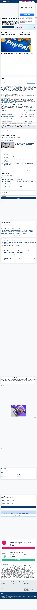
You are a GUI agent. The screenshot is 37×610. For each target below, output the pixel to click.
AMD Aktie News (32, 572)
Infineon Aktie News (18, 570)
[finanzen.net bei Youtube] (15, 581)
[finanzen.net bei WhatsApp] (23, 581)
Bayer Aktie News (29, 567)
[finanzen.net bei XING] (21, 581)
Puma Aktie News (3, 575)
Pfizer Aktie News (31, 573)
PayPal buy (8, 181)
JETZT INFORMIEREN (18, 547)
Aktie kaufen (31, 82)
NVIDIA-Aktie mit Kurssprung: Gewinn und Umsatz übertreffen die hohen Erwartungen (16, 224)
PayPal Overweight (10, 184)
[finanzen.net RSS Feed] (25, 581)
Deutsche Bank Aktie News (10, 569)
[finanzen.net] (6, 1)
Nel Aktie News (15, 575)
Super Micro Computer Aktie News (12, 577)
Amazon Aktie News (4, 568)
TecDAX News (26, 565)
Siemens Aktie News (23, 574)
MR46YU (34, 123)
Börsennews (2, 565)
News (6, 82)
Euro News (17, 566)
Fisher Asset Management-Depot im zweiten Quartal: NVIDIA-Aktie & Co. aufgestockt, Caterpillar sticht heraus (17, 226)
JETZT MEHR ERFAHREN (18, 559)
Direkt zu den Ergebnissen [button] (18, 508)
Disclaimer (26, 587)
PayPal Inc (3, 81)
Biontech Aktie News (28, 571)
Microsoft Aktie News (31, 568)
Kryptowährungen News (23, 566)
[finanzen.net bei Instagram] (11, 581)
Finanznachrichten (12, 565)
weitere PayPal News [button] (18, 261)
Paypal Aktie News (25, 570)
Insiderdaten (3, 476)
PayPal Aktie (8, 15)
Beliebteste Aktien (20, 470)
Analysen (9, 82)
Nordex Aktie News (19, 572)
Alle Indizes (18, 472)
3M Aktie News (32, 577)
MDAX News (22, 565)
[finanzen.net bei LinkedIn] (19, 581)
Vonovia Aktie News (26, 572)
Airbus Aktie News (16, 571)
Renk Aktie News (3, 571)
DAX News (17, 565)
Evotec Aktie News (10, 573)
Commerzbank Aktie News (25, 569)
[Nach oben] (34, 609)
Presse (2, 587)
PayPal (23, 86)
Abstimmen (18, 506)
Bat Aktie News (24, 576)
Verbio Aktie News (27, 577)
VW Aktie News (3, 578)
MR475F (31, 123)
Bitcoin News (29, 566)
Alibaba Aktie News (12, 576)
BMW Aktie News (30, 576)
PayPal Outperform (10, 179)
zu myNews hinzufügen (24, 170)
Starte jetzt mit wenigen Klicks (6, 101)
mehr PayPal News (18, 168)
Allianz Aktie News (24, 568)
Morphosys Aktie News (16, 573)
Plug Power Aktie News (4, 570)
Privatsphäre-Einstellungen (28, 589)
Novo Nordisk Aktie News (25, 573)
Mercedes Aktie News (12, 572)
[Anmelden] (35, 1)
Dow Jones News (31, 565)
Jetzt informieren (8, 27)
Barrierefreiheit (26, 590)
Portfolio (2, 477)
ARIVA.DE (34, 596)
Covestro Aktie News (16, 574)
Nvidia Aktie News (3, 567)
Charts (3, 82)
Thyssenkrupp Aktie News (5, 572)
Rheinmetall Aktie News (10, 567)
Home (1, 15)
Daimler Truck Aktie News (22, 575)
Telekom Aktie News (19, 576)
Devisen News (8, 566)
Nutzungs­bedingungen (27, 588)
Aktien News (7, 565)
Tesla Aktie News (17, 567)
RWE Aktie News (30, 570)
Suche (18, 198)
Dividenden (19, 476)
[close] (33, 4)
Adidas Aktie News (9, 575)
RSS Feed (6, 170)
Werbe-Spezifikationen (16, 587)
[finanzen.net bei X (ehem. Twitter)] (17, 581)
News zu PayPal (14, 15)
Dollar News (13, 566)
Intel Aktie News (3, 574)
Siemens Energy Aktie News (11, 568)
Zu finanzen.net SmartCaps (18, 382)
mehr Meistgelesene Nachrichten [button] (18, 235)
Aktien (5, 15)
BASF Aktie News (23, 567)
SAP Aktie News (3, 569)
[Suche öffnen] (33, 1)
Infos (15, 102)
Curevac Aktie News (30, 574)
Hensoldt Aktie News (11, 570)
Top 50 (2, 474)
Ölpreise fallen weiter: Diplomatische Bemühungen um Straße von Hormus (14, 233)
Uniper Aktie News (3, 573)
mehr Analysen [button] (18, 188)
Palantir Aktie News (9, 574)
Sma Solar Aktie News (30, 575)
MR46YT (29, 123)
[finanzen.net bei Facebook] (13, 581)
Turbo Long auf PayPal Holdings (6, 114)
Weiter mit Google (27, 14)
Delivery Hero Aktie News (4, 576)
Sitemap (2, 588)
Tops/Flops (18, 474)
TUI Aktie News (19, 568)
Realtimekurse (3, 472)
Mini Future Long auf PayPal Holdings (7, 116)
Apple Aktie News (17, 569)
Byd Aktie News (22, 571)
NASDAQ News (3, 566)
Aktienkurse (3, 470)
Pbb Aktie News (21, 577)
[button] (22, 1)
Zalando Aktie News (4, 577)
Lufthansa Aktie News (9, 571)
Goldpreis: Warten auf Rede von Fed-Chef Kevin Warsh (10, 228)
